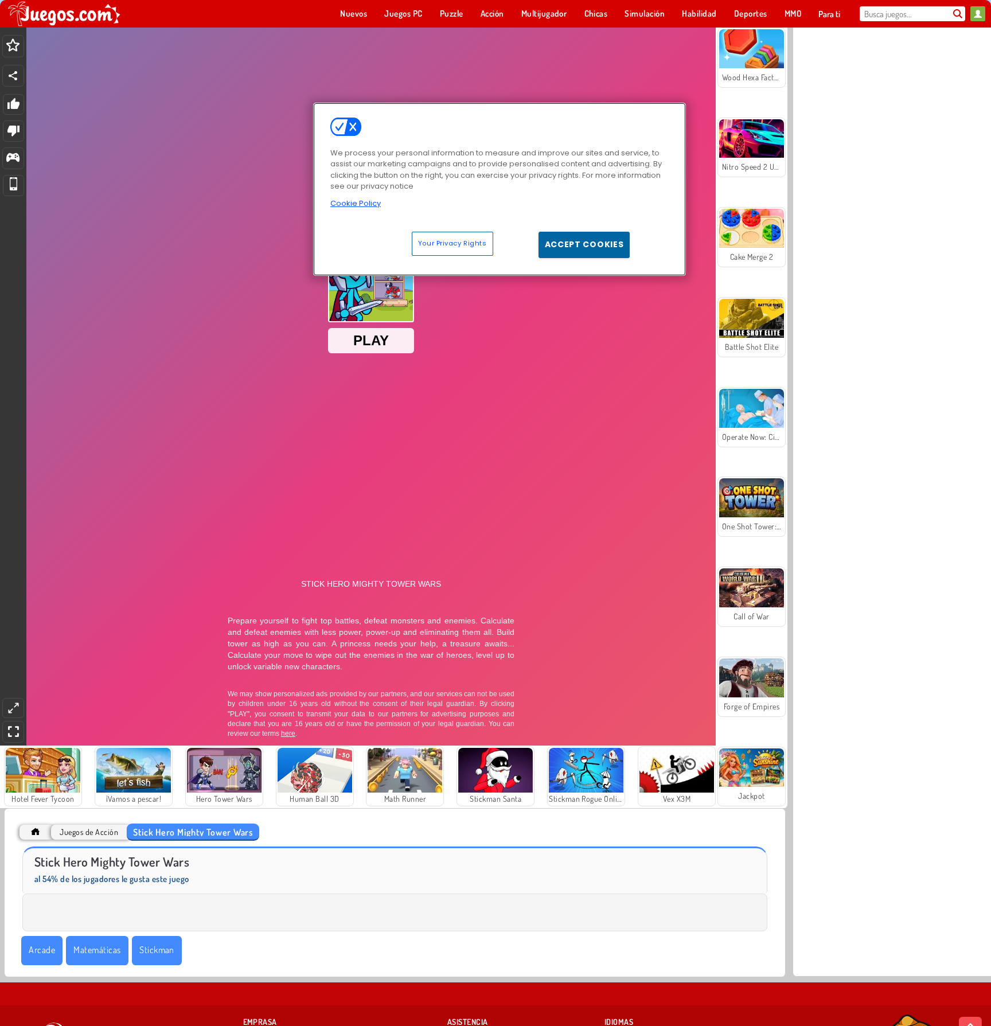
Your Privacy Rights (452, 243)
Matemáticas (96, 949)
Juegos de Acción (89, 832)
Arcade (42, 949)
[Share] (13, 76)
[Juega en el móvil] (13, 185)
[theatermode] (13, 708)
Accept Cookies (584, 244)
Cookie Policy (355, 203)
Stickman (156, 949)
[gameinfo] (13, 158)
